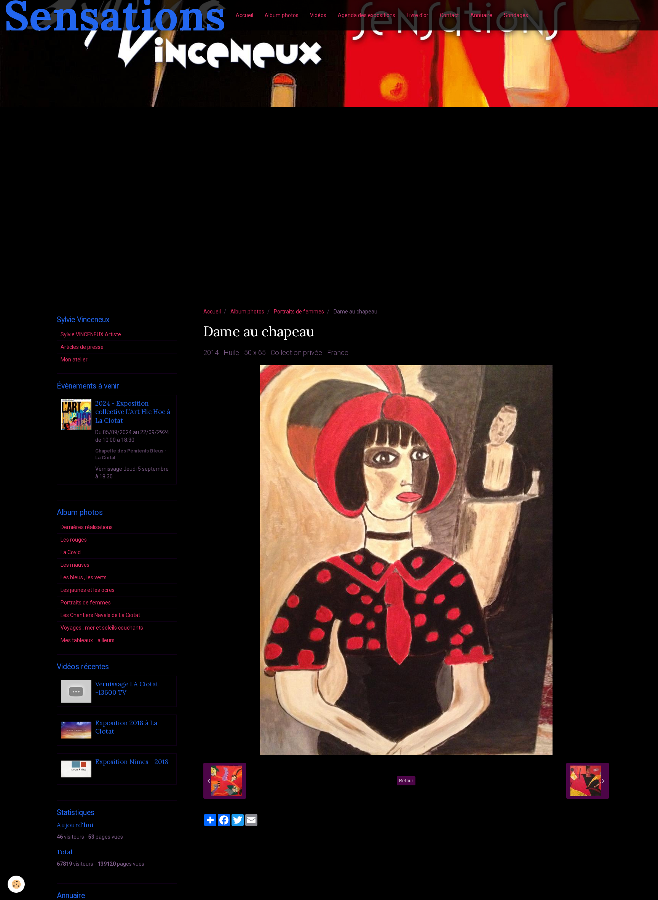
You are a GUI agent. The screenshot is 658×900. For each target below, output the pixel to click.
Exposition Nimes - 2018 (132, 762)
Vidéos (318, 15)
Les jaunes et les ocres (88, 590)
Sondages (516, 15)
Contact (449, 15)
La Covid (71, 552)
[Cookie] (16, 884)
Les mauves (75, 565)
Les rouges (74, 540)
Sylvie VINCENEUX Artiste (91, 334)
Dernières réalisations (87, 527)
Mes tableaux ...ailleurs (88, 640)
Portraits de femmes (299, 312)
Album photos (282, 15)
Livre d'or (417, 15)
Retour (406, 780)
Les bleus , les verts (84, 577)
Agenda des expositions (366, 15)
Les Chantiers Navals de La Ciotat (100, 615)
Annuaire (481, 15)
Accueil (244, 15)
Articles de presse (82, 347)
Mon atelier (74, 359)
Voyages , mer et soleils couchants (102, 628)
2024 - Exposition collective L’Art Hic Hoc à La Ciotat (132, 412)
